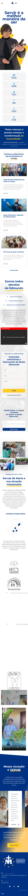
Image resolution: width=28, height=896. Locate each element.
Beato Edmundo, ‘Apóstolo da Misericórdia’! (13, 216)
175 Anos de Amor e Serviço (13, 252)
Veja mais (5, 193)
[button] (14, 395)
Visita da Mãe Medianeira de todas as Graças (13, 180)
